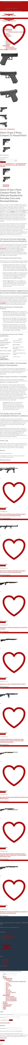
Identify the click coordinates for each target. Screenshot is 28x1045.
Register (2, 1040)
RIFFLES (8, 989)
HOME (4, 977)
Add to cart (3, 162)
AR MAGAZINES (10, 996)
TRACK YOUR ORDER (8, 937)
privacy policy (3, 1037)
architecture (3, 248)
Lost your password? (5, 1022)
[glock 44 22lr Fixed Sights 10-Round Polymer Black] (6, 145)
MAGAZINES (6, 962)
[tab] (15, 184)
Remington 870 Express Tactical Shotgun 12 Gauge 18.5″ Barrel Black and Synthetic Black (14, 912)
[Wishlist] (0, 478)
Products (5, 1003)
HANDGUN (9, 980)
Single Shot (2, 166)
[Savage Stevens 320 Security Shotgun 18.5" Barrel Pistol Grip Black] (9, 590)
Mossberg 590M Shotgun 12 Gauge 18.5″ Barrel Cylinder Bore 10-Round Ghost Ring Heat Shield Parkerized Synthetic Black (12, 740)
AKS (7, 988)
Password (3, 1017)
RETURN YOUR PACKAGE (9, 936)
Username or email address (7, 1014)
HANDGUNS (21, 165)
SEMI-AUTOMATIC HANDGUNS (17, 981)
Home (1, 129)
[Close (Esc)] (0, 1043)
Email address (4, 1028)
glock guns (8, 165)
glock (25, 163)
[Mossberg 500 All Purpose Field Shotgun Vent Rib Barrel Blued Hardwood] (9, 759)
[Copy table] (8, 359)
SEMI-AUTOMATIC (11, 992)
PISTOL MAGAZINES (11, 997)
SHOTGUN (8, 985)
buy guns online (19, 163)
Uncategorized (11, 129)
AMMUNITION (6, 959)
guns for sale (15, 165)
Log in (11, 1020)
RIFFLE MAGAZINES (11, 49)
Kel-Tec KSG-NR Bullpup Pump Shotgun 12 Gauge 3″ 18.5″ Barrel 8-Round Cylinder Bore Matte (13, 514)
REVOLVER (8, 991)
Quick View (3, 509)
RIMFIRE (8, 984)
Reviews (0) (6, 186)
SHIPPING (5, 939)
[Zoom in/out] (2, 1043)
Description (6, 184)
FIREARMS (5, 960)
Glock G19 (2, 165)
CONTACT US (6, 935)
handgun (12, 211)
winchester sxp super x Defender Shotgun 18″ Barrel (12, 684)
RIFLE (7, 982)
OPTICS (5, 963)
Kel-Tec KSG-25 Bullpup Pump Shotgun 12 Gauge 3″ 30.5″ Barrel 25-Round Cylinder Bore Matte (13, 571)
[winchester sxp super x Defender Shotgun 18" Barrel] (9, 646)
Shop (5, 129)
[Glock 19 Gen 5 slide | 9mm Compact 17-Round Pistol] (6, 152)
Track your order (7, 1004)
